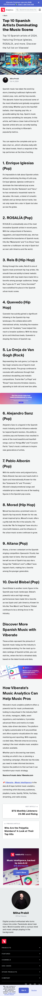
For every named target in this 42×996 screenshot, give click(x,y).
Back (5, 15)
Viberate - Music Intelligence (18, 782)
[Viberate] (3, 10)
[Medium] (39, 984)
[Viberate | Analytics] (14, 942)
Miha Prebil (14, 79)
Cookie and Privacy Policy (9, 993)
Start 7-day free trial (26, 4)
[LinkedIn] (26, 984)
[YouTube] (30, 984)
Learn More (21, 872)
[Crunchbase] (35, 984)
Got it (23, 990)
